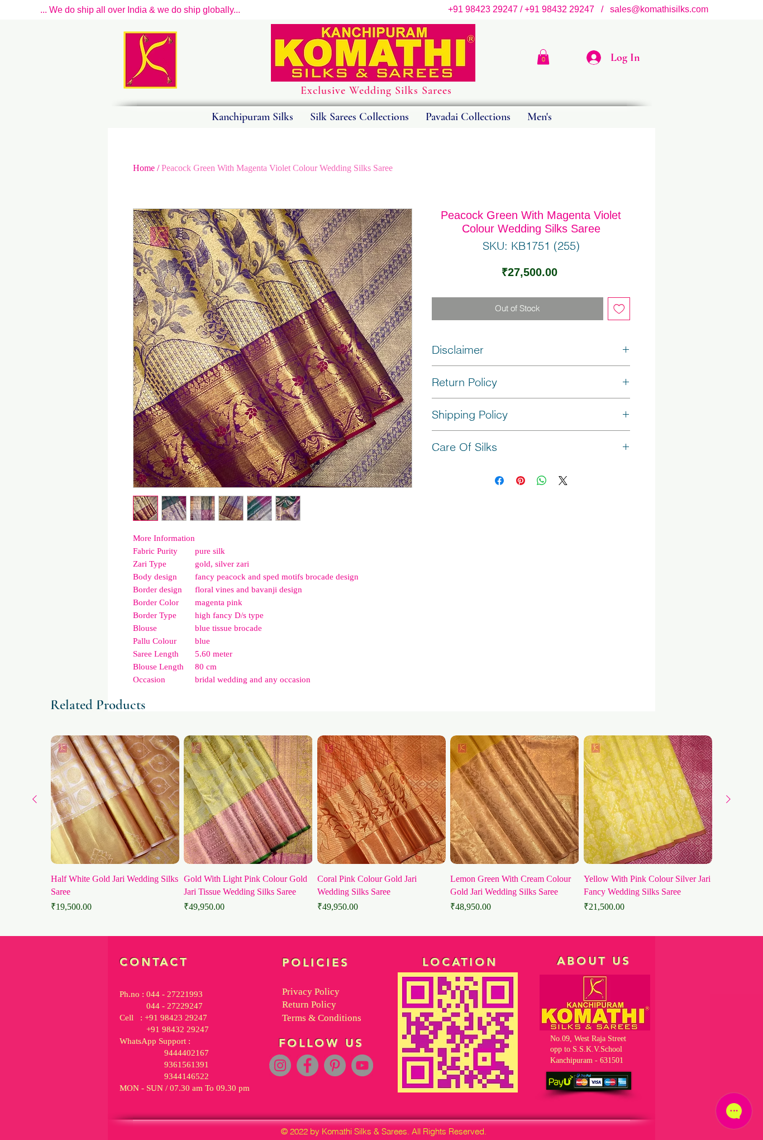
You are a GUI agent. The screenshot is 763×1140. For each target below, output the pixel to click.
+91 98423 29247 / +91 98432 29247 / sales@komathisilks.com (581, 9)
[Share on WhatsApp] (542, 480)
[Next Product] (728, 799)
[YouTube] (362, 1065)
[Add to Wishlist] (619, 308)
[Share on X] (563, 480)
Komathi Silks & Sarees (364, 1131)
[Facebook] (307, 1065)
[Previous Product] (34, 799)
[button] (543, 56)
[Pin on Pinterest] (520, 480)
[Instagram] (280, 1065)
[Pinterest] (335, 1065)
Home (144, 168)
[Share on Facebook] (499, 480)
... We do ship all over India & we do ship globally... (140, 10)
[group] (381, 831)
